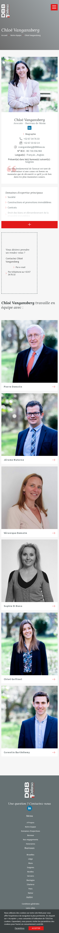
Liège (30, 859)
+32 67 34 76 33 (32, 139)
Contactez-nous (40, 803)
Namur (30, 893)
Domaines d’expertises (30, 831)
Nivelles (30, 871)
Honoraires (30, 844)
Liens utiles (30, 908)
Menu (29, 816)
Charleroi (30, 884)
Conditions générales (30, 904)
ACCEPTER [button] (36, 928)
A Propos (30, 822)
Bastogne (31, 880)
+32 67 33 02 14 (32, 143)
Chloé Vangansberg (33, 35)
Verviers (30, 876)
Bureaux (30, 835)
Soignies (30, 867)
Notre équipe (16, 35)
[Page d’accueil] (5, 10)
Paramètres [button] (19, 928)
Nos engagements (30, 839)
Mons (30, 863)
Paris (31, 888)
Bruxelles (30, 854)
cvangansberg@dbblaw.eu (31, 147)
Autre (29, 897)
